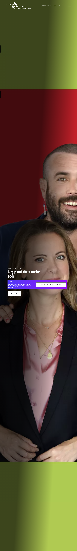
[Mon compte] (64, 6)
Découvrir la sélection (49, 285)
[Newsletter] (60, 6)
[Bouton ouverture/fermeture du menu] (69, 6)
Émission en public (15, 268)
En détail (14, 293)
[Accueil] (18, 6)
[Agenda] (55, 6)
